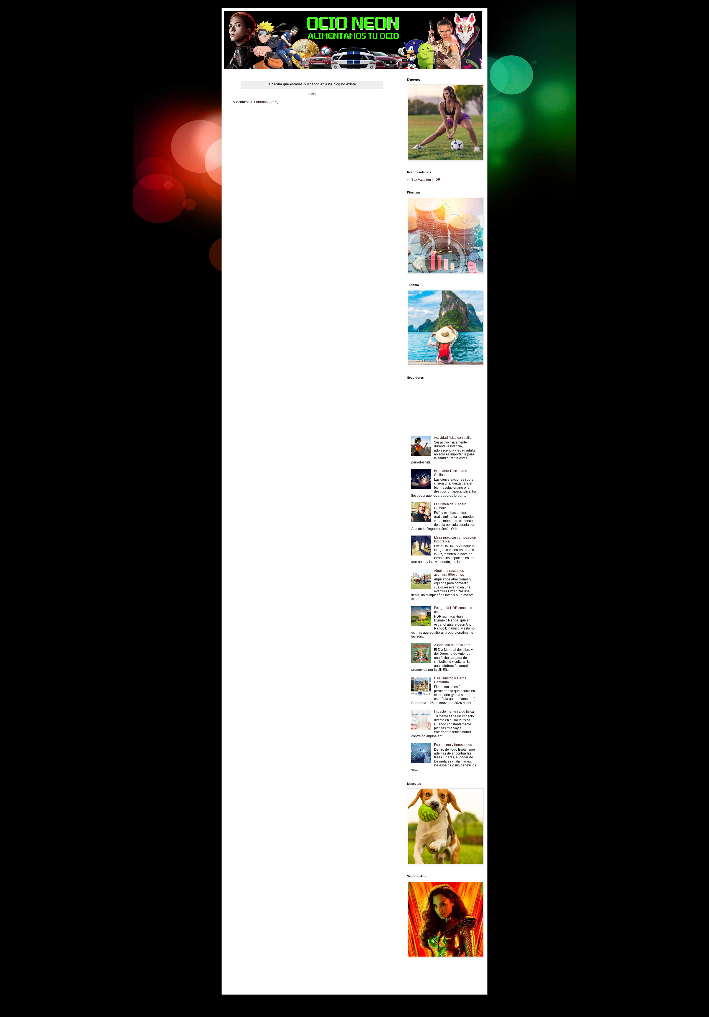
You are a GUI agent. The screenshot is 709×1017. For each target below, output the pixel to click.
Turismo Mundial (316, 124)
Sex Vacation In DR (425, 180)
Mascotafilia (273, 124)
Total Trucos (332, 119)
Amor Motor (253, 129)
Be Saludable (264, 115)
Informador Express (306, 115)
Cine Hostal (347, 119)
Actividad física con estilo (453, 438)
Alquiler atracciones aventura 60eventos (449, 573)
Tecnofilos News (269, 119)
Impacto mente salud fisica (454, 711)
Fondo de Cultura (352, 115)
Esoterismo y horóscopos (453, 745)
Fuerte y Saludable (311, 119)
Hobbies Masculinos (245, 119)
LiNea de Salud (283, 115)
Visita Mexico (354, 124)
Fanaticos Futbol (254, 124)
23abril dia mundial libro (452, 645)
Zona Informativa (243, 115)
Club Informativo (330, 115)
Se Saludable (336, 124)
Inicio (312, 94)
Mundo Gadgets (366, 119)
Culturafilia (239, 129)
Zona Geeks (373, 115)
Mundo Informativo (293, 124)
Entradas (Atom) (266, 102)
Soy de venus (289, 119)
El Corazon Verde (374, 124)
